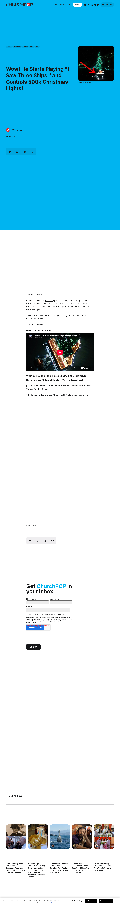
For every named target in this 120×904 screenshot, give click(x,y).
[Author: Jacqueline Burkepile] (74, 846)
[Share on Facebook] (10, 151)
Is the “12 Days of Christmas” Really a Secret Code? (59, 380)
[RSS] (98, 4)
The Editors (14, 129)
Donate (77, 5)
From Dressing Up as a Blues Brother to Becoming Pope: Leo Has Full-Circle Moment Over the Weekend (15, 868)
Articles (63, 5)
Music (31, 46)
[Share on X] (24, 151)
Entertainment (17, 46)
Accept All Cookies (106, 901)
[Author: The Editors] (8, 130)
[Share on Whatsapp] (17, 151)
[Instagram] (92, 4)
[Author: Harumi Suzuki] (96, 846)
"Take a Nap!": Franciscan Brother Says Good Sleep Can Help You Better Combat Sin (80, 868)
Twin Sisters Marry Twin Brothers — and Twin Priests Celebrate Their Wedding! (103, 867)
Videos (37, 46)
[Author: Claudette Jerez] (9, 846)
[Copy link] (32, 151)
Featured (25, 46)
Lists (70, 5)
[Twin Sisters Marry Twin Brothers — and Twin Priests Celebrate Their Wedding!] (104, 836)
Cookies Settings (77, 901)
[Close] (117, 900)
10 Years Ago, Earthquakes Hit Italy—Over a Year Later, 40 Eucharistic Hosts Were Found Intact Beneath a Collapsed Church (37, 870)
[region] (60, 901)
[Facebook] (85, 4)
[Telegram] (95, 4)
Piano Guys (50, 301)
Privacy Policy (31, 622)
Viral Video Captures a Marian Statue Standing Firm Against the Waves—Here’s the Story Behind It (59, 868)
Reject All (91, 901)
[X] (88, 4)
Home (56, 5)
